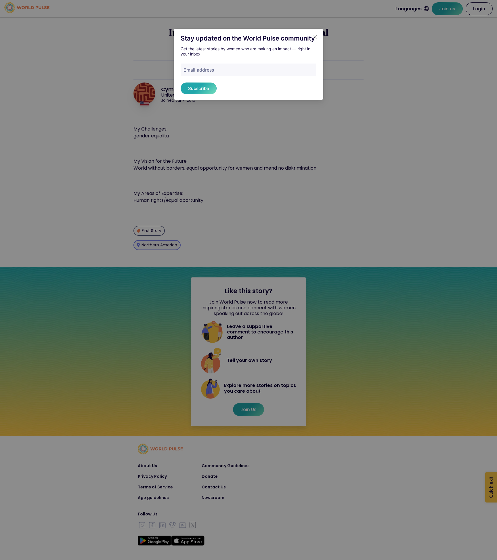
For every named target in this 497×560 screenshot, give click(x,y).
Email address (198, 70)
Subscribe (198, 88)
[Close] (315, 36)
